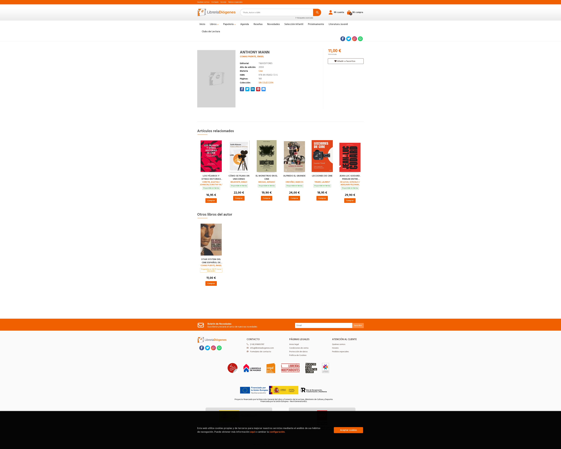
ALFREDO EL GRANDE (294, 176)
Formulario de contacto (260, 351)
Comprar (211, 200)
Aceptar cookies (348, 430)
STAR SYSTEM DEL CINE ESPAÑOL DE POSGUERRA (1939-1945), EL (211, 260)
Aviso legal (294, 344)
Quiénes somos (203, 2)
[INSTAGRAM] (354, 38)
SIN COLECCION (266, 83)
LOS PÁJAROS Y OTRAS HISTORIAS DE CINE (211, 177)
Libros (213, 24)
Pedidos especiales (235, 2)
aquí (252, 432)
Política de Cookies (297, 355)
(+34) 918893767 (257, 344)
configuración (277, 432)
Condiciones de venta (298, 348)
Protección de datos (298, 351)
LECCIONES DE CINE (322, 176)
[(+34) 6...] (360, 38)
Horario (223, 2)
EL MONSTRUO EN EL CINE (267, 177)
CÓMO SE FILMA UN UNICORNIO (238, 177)
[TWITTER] (348, 38)
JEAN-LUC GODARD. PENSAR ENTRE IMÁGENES (350, 177)
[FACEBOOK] (342, 38)
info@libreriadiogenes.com (262, 348)
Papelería (228, 24)
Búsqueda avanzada (305, 18)
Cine (261, 71)
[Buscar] (317, 12)
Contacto (215, 2)
